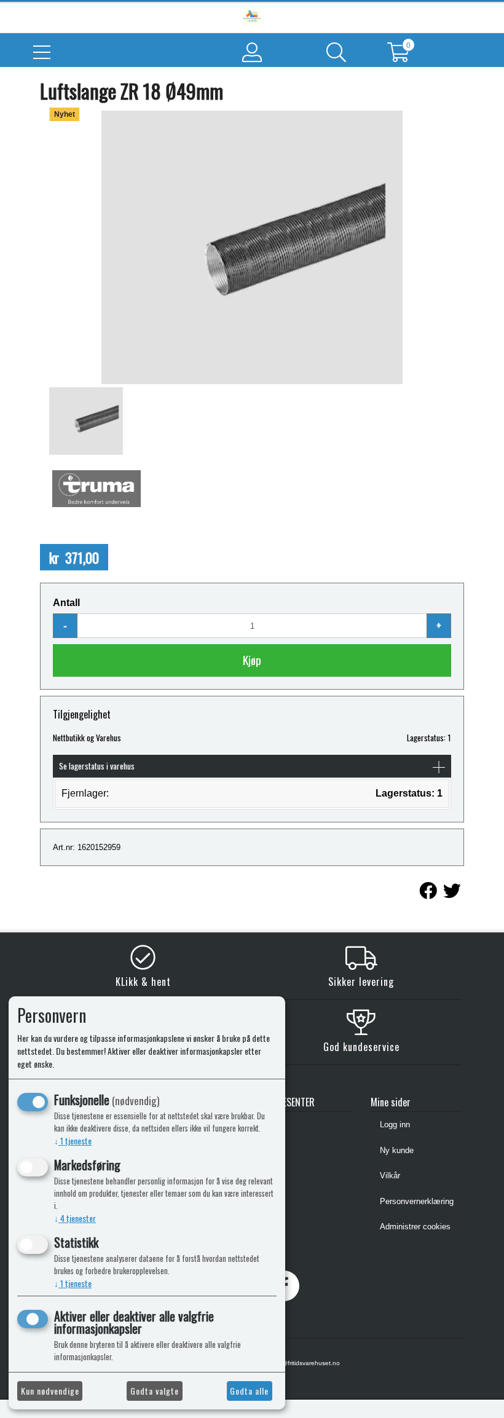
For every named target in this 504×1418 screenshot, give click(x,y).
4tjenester (75, 1217)
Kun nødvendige (50, 1390)
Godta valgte (154, 1390)
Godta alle (249, 1390)
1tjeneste (73, 1140)
